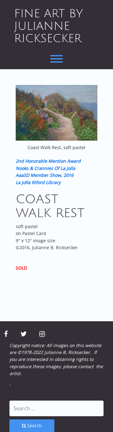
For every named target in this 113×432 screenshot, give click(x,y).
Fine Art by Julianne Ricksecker (48, 26)
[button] (56, 113)
